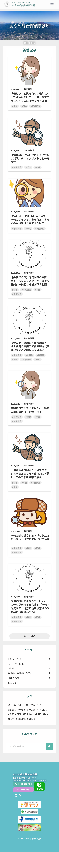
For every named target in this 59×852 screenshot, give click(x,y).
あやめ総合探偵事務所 (25, 774)
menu (52, 4)
